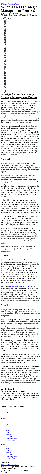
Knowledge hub (11, 438)
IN (6, 414)
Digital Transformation (12, 15)
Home (7, 430)
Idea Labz (12, 468)
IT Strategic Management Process (19, 96)
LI (6, 410)
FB (6, 412)
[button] (20, 418)
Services (8, 434)
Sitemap (4, 472)
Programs (8, 436)
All (2, 15)
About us (8, 432)
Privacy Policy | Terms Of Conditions (14, 470)
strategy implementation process (21, 286)
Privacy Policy (10, 441)
